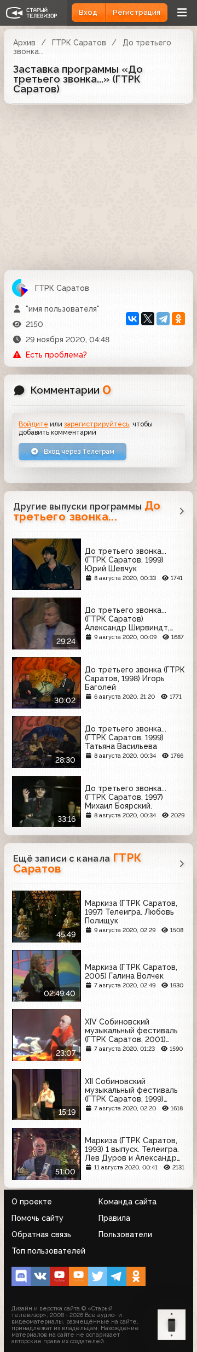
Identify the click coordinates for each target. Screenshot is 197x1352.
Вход (88, 12)
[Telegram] (163, 318)
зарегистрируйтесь (96, 424)
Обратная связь (41, 1234)
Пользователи (125, 1234)
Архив (24, 42)
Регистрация (136, 12)
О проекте (31, 1201)
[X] (147, 318)
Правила (114, 1218)
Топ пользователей (48, 1250)
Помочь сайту (37, 1218)
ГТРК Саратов (79, 42)
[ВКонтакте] (132, 318)
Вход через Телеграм (78, 451)
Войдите (33, 424)
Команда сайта (128, 1201)
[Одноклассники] (178, 318)
